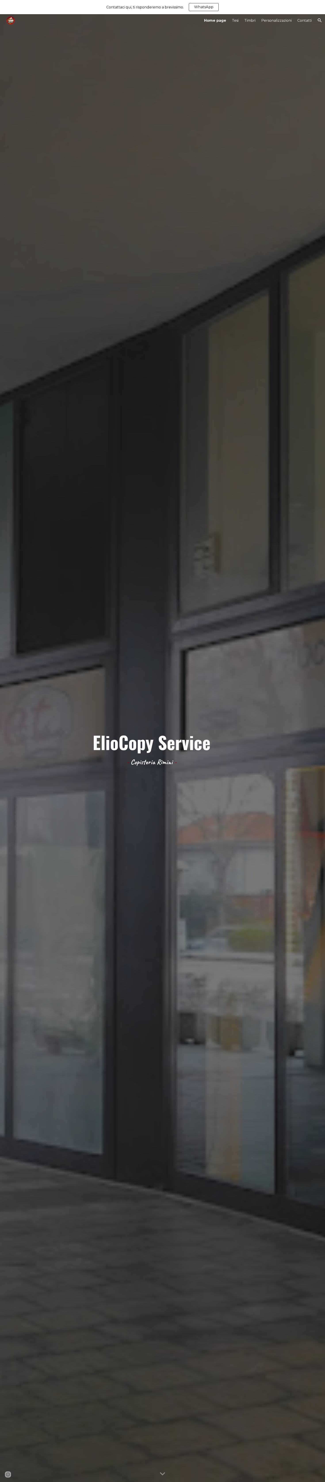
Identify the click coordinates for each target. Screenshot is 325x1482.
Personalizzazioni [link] (276, 20)
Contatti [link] (304, 20)
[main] (151, 748)
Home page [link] (215, 20)
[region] (162, 7)
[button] (319, 20)
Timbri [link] (250, 20)
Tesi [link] (235, 20)
